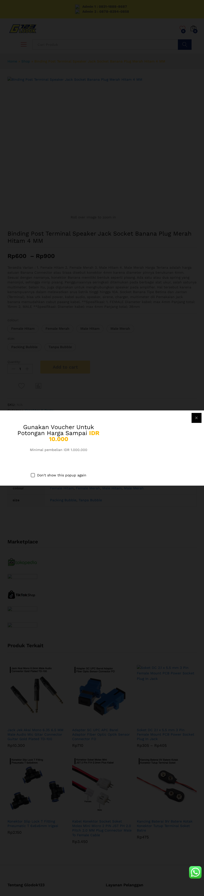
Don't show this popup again (61, 475)
